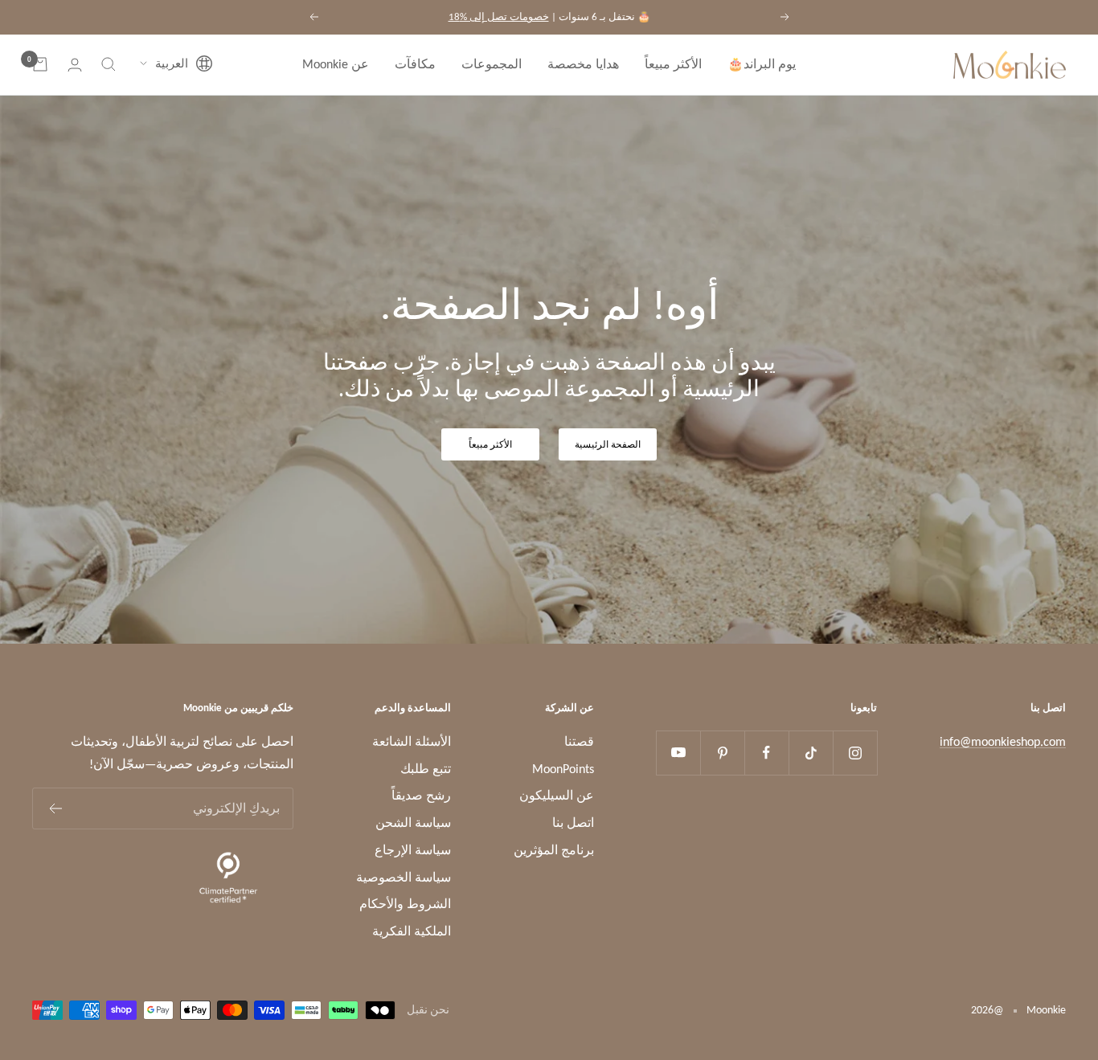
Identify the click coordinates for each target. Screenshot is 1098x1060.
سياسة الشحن (413, 822)
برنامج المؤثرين (554, 849)
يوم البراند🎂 (761, 64)
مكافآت (415, 64)
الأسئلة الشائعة (411, 741)
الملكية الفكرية (411, 931)
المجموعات (491, 64)
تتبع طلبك (425, 768)
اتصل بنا (573, 822)
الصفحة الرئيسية (608, 444)
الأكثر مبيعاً (673, 64)
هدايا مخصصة (583, 64)
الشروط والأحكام (405, 903)
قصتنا (579, 741)
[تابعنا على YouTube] (678, 753)
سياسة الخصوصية (403, 877)
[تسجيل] (55, 808)
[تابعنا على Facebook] (766, 753)
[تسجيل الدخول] (75, 65)
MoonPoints (563, 768)
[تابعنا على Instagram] (855, 753)
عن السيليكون (556, 795)
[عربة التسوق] (40, 64)
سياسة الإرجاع (413, 849)
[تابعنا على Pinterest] (722, 753)
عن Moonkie (335, 64)
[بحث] (108, 64)
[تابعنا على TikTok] (811, 753)
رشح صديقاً (421, 795)
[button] (176, 64)
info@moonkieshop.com (1003, 741)
